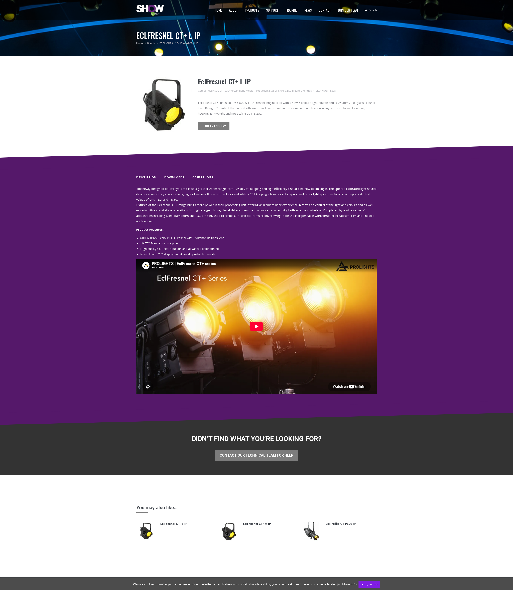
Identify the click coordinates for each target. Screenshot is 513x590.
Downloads (174, 177)
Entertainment (236, 90)
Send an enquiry (214, 126)
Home (139, 43)
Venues (307, 90)
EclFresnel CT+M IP (257, 524)
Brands (151, 43)
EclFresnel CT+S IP (173, 524)
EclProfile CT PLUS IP (341, 524)
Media (249, 90)
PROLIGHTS (166, 43)
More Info (349, 584)
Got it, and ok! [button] (369, 584)
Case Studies (202, 177)
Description (146, 177)
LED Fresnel (294, 90)
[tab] (146, 175)
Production (261, 90)
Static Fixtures (277, 90)
